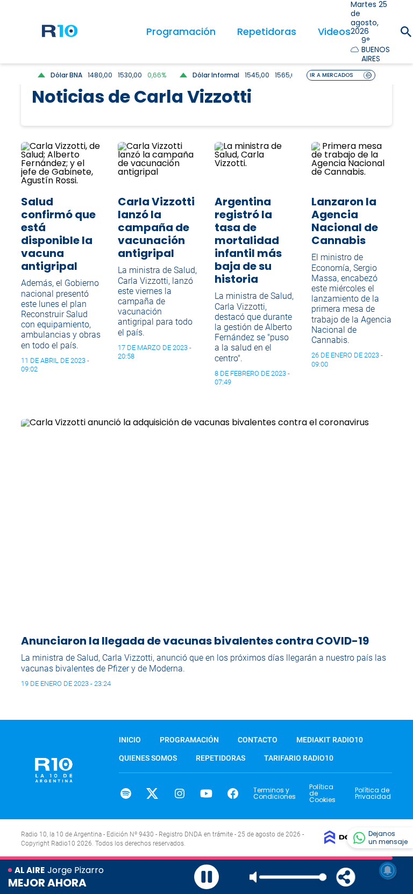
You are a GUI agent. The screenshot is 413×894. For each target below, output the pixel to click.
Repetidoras (266, 31)
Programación (181, 31)
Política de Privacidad (373, 793)
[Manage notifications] (387, 870)
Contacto (257, 739)
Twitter (152, 793)
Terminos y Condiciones (274, 793)
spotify (125, 793)
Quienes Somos (148, 758)
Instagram (179, 793)
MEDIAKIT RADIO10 (329, 739)
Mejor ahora (47, 882)
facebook (233, 793)
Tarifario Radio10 (298, 758)
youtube (206, 793)
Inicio (130, 739)
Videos (334, 31)
